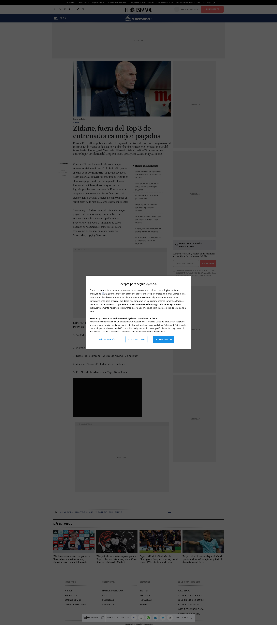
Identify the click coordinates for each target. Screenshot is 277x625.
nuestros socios (132, 290)
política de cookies (161, 307)
